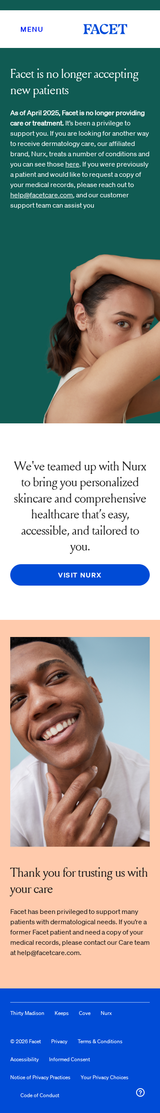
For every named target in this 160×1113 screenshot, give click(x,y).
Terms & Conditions (100, 1041)
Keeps (62, 1013)
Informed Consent (69, 1059)
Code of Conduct (39, 1095)
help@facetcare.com (41, 194)
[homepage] (105, 29)
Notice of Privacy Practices (40, 1077)
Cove (84, 1013)
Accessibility (24, 1059)
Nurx (106, 1013)
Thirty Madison (27, 1013)
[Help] (140, 1092)
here (72, 164)
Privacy (59, 1041)
